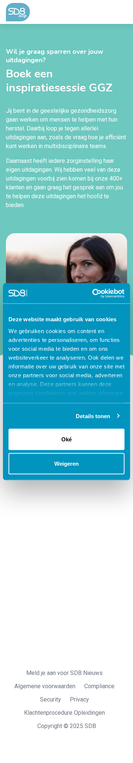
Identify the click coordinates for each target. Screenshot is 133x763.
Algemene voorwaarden (44, 686)
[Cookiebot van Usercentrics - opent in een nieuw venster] (94, 293)
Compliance (99, 686)
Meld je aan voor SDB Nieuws (64, 672)
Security (50, 699)
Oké (66, 439)
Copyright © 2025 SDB (66, 725)
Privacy (79, 699)
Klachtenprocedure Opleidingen (64, 712)
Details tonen (93, 416)
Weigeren (66, 463)
